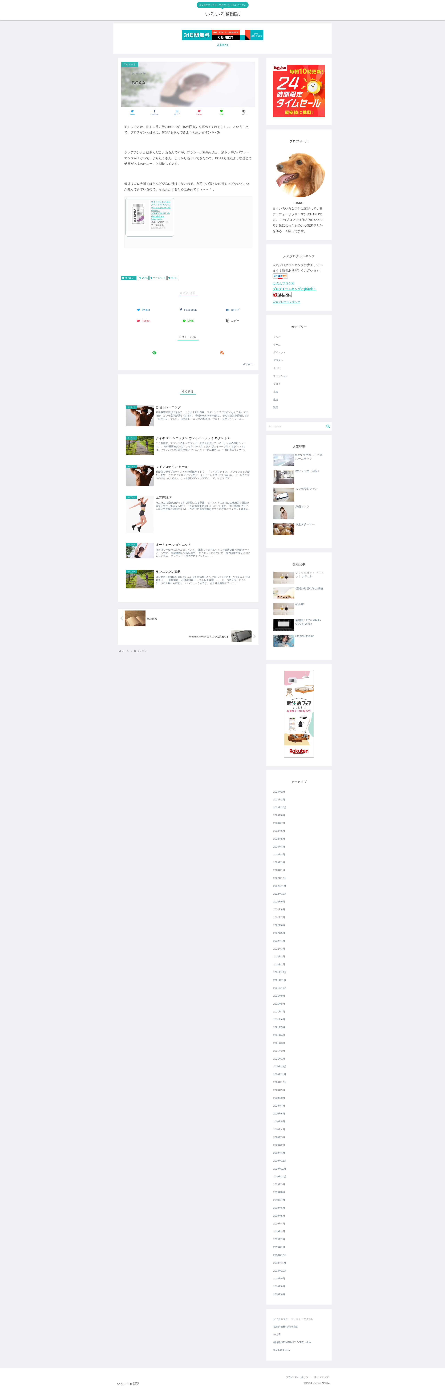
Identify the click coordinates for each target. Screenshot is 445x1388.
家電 (275, 391)
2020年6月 (279, 1113)
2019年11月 (279, 1168)
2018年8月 (279, 1286)
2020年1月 (279, 1152)
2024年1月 (279, 799)
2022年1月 (279, 964)
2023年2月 (279, 862)
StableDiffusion (281, 1350)
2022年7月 (279, 917)
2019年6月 (279, 1207)
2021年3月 (279, 1043)
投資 (275, 399)
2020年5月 (279, 1121)
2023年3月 (279, 854)
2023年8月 (279, 815)
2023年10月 (279, 807)
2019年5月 (279, 1215)
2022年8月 (279, 909)
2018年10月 (279, 1270)
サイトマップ (321, 1377)
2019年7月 (279, 1200)
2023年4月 (279, 846)
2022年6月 (279, 925)
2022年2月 (279, 956)
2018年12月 (279, 1255)
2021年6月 (279, 1019)
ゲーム (277, 344)
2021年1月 (279, 1058)
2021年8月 (279, 1003)
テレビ (277, 368)
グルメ (277, 336)
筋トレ (174, 278)
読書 (275, 407)
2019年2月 (279, 1239)
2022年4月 (279, 940)
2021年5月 (279, 1027)
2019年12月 (279, 1160)
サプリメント (159, 278)
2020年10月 (279, 1082)
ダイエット (130, 278)
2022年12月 (279, 878)
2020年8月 (279, 1098)
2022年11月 (279, 886)
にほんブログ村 (283, 283)
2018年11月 (279, 1262)
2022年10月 (279, 893)
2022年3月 (279, 948)
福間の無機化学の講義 (285, 1326)
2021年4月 (279, 1035)
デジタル (278, 360)
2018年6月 (279, 1294)
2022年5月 (279, 933)
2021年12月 (279, 972)
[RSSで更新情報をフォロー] (222, 352)
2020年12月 (279, 1066)
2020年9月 (279, 1090)
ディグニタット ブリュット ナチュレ (293, 1318)
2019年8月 (279, 1192)
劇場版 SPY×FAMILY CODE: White (292, 1342)
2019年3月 (279, 1231)
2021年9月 (279, 995)
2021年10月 (279, 988)
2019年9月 (279, 1184)
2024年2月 (279, 791)
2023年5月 (279, 838)
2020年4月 (279, 1129)
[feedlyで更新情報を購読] (154, 352)
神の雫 (277, 1334)
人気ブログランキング (286, 301)
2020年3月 (279, 1137)
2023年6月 (279, 830)
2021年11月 (279, 980)
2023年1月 (279, 870)
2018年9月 (279, 1278)
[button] (243, 112)
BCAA (145, 278)
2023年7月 (279, 823)
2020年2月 (279, 1145)
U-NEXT (222, 44)
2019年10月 (279, 1176)
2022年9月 (279, 901)
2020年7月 (279, 1105)
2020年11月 (279, 1074)
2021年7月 (279, 1011)
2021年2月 (279, 1050)
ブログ (277, 383)
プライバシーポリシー (298, 1377)
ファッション (280, 376)
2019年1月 (279, 1247)
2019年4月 (279, 1223)
